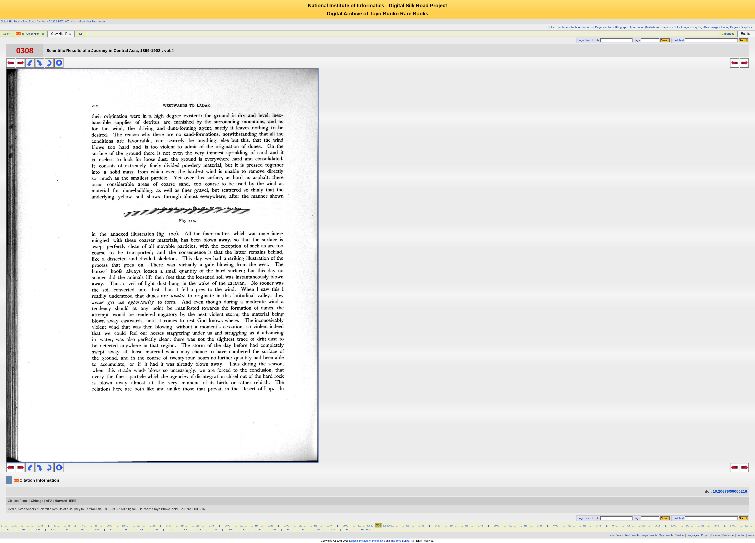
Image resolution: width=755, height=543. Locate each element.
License (715, 535)
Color (6, 33)
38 (42, 526)
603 (8, 529)
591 (746, 526)
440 (555, 526)
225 (271, 526)
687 (126, 529)
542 (687, 526)
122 (138, 526)
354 (451, 526)
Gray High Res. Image (92, 21)
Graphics (746, 27)
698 (141, 529)
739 (200, 529)
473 (599, 526)
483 (614, 526)
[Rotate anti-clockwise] (30, 66)
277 (330, 526)
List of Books (615, 535)
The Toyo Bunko (400, 540)
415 (525, 526)
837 (333, 529)
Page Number (603, 27)
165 (197, 526)
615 (23, 529)
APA (49, 500)
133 (153, 526)
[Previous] (10, 66)
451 (569, 526)
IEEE (72, 500)
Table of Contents (582, 27)
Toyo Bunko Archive (34, 21)
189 (227, 526)
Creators (679, 535)
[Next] (20, 66)
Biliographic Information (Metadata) (637, 27)
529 (673, 526)
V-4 (74, 21)
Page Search (585, 40)
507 (643, 526)
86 (96, 526)
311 (392, 526)
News (751, 535)
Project (705, 535)
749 (215, 529)
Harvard (61, 500)
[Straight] (59, 66)
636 (53, 529)
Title (597, 40)
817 (303, 529)
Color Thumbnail (558, 27)
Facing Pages (729, 27)
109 (123, 526)
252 (300, 526)
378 (481, 526)
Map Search (666, 535)
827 (318, 529)
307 (372, 526)
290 (345, 526)
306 (368, 526)
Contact (741, 535)
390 (496, 526)
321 (407, 526)
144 (168, 526)
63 (69, 526)
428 (540, 526)
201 (241, 526)
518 (658, 526)
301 (359, 526)
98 (109, 526)
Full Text (678, 40)
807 (289, 529)
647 (67, 529)
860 (362, 529)
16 (14, 526)
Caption (666, 27)
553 (702, 526)
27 (28, 526)
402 (510, 526)
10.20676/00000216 (730, 491)
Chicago (37, 500)
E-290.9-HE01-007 (59, 21)
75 (82, 526)
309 (384, 526)
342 (437, 526)
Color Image (681, 27)
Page (637, 40)
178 (212, 526)
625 (38, 529)
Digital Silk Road (10, 21)
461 (584, 526)
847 (348, 529)
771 (244, 529)
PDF (80, 33)
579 (732, 526)
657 (82, 529)
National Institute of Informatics (367, 540)
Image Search (649, 535)
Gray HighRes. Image (704, 27)
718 (171, 529)
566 (717, 526)
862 (368, 529)
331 (422, 526)
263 (315, 526)
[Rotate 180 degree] (49, 66)
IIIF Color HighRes (32, 33)
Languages (693, 535)
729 (185, 529)
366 (466, 526)
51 (55, 526)
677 (112, 529)
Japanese (728, 33)
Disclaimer (728, 535)
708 (156, 529)
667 (97, 529)
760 (230, 529)
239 (286, 526)
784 (259, 529)
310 (388, 526)
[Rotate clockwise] (39, 66)
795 (274, 529)
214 (256, 526)
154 (182, 526)
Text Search (632, 535)
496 (628, 526)
